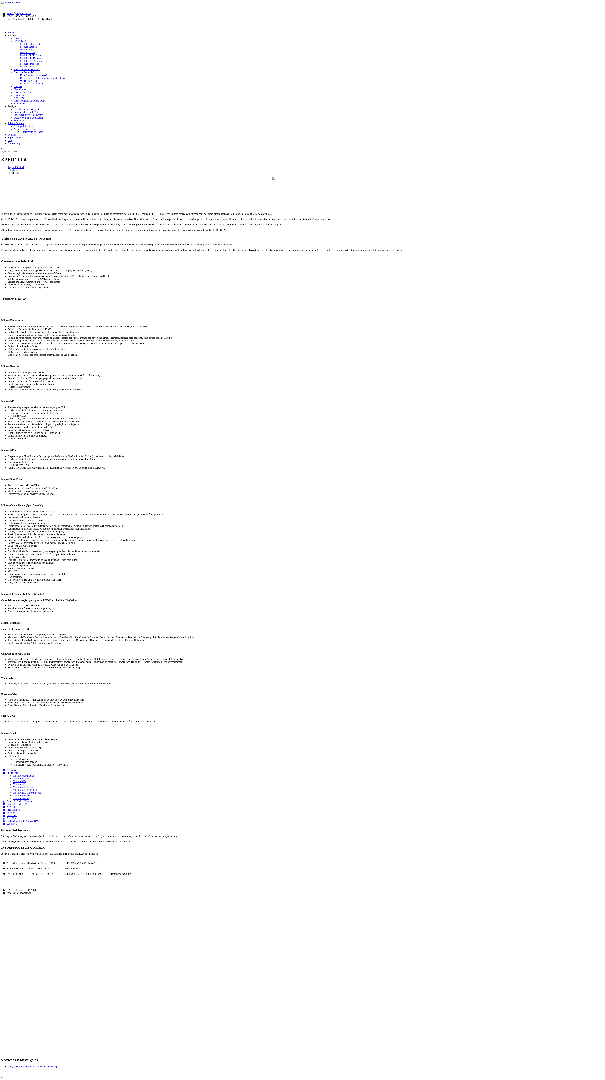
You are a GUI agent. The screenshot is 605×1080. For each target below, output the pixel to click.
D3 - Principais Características (35, 75)
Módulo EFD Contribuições (34, 61)
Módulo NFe (26, 49)
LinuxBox (19, 95)
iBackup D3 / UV (23, 92)
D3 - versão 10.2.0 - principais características (42, 78)
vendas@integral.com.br (19, 13)
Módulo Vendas (28, 66)
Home (11, 32)
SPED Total (20, 41)
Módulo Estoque (28, 46)
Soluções (12, 170)
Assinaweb (19, 38)
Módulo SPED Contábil (32, 58)
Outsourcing (14, 143)
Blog (10, 140)
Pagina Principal (16, 167)
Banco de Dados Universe (27, 69)
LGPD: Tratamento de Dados (28, 132)
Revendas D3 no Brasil (31, 83)
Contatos (12, 134)
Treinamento (20, 120)
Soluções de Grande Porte (27, 112)
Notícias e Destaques (24, 129)
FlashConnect (21, 89)
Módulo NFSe (27, 52)
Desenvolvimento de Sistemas (29, 117)
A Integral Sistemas (23, 126)
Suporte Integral (15, 137)
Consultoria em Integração (27, 109)
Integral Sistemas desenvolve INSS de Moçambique (33, 1066)
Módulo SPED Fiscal (30, 55)
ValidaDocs (19, 103)
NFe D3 (18, 86)
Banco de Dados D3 (24, 72)
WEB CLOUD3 (28, 80)
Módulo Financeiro (29, 63)
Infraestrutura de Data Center (28, 115)
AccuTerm (19, 97)
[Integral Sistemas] (11, 2)
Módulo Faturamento (30, 44)
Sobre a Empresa (16, 123)
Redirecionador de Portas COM (29, 100)
